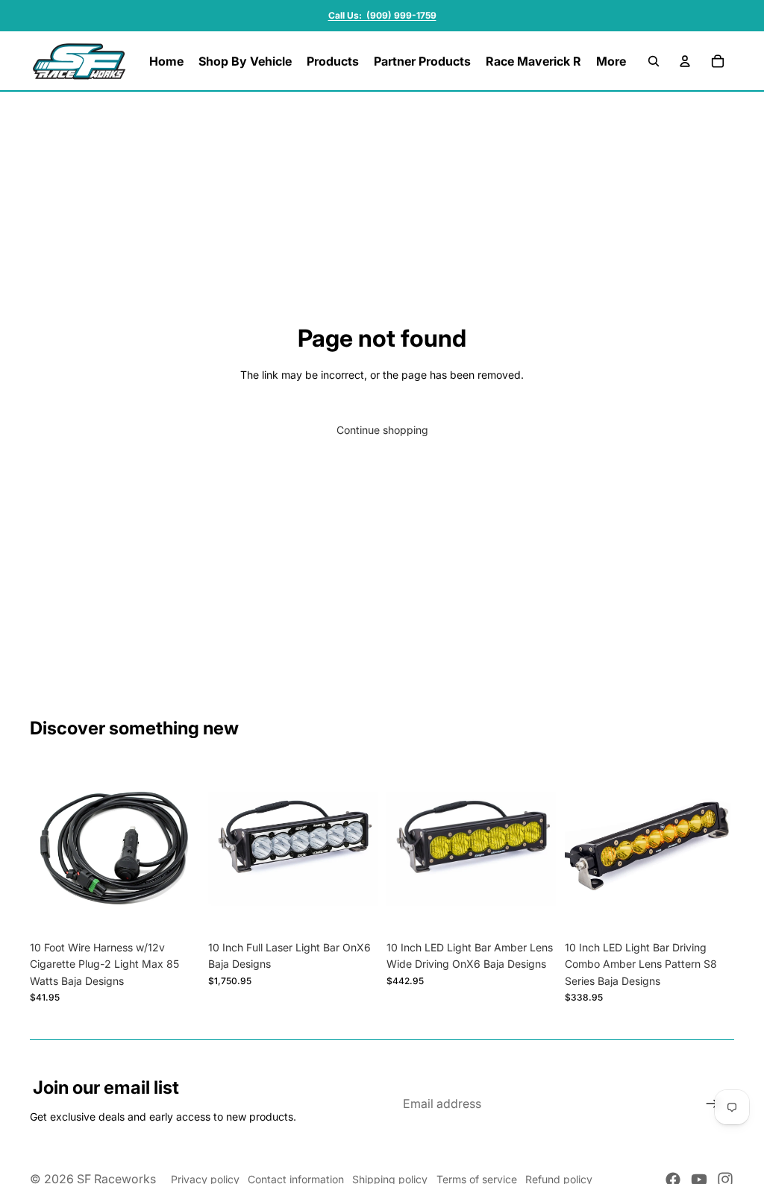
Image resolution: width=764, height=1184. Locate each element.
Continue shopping (382, 429)
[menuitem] (611, 61)
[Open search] (653, 61)
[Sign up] (712, 1104)
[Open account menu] (684, 61)
